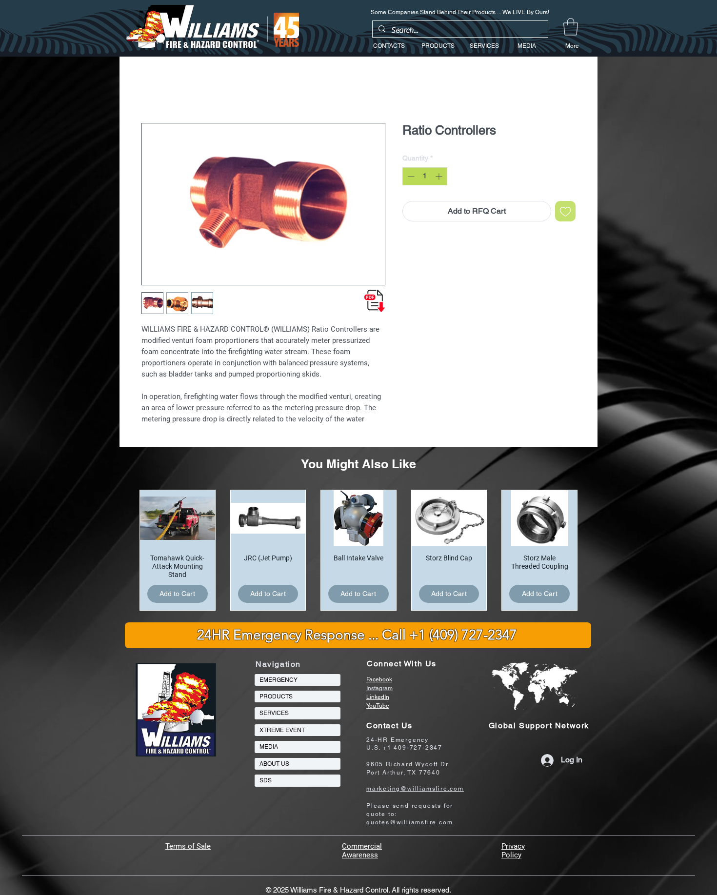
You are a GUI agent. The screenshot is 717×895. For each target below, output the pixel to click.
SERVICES (274, 713)
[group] (359, 550)
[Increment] (440, 176)
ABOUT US (274, 763)
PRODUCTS (276, 696)
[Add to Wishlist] (565, 211)
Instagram (379, 688)
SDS (265, 780)
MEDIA (268, 746)
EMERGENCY (278, 679)
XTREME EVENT (282, 730)
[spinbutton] (425, 176)
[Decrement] (410, 176)
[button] (570, 27)
